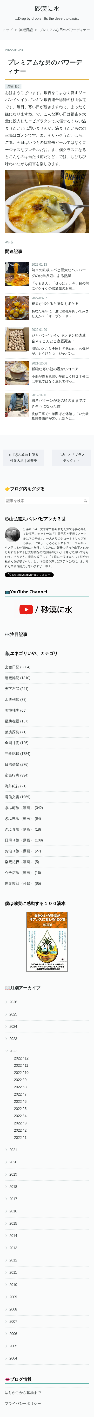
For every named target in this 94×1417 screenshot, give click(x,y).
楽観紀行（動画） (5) (22, 862)
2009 (13, 1297)
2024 (13, 1026)
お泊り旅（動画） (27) (23, 851)
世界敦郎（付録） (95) (23, 883)
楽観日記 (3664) (17, 667)
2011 (13, 1272)
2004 (13, 1358)
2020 (13, 1162)
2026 (13, 1002)
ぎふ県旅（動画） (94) (23, 818)
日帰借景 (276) (16, 764)
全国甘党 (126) (16, 743)
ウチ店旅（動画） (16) (23, 873)
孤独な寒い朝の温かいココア (55, 369)
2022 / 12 (21, 1058)
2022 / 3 (20, 1123)
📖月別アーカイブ (22, 988)
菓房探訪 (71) (16, 732)
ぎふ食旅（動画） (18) (23, 829)
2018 (13, 1187)
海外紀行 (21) (16, 786)
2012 (13, 1260)
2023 (13, 1039)
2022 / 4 (20, 1116)
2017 (13, 1199)
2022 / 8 (20, 1087)
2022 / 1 (20, 1137)
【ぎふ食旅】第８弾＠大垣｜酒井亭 (24, 457)
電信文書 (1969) (17, 797)
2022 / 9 (20, 1080)
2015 (13, 1223)
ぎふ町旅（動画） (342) (24, 808)
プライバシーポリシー (23, 1403)
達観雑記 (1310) (17, 678)
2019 (13, 1174)
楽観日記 (13, 86)
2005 (13, 1346)
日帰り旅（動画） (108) (24, 840)
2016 (13, 1211)
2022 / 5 (20, 1109)
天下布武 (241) (16, 689)
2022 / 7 (20, 1094)
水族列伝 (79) (16, 699)
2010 (13, 1285)
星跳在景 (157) (16, 721)
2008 (13, 1309)
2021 (13, 1150)
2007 (13, 1321)
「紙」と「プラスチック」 (71, 457)
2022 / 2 (20, 1130)
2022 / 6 (20, 1101)
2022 (13, 1051)
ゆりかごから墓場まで (23, 1393)
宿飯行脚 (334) (16, 775)
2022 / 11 (21, 1065)
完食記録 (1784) (17, 754)
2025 (13, 1014)
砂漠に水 (47, 8)
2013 (13, 1248)
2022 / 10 (21, 1073)
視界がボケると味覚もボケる (55, 303)
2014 (13, 1236)
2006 (13, 1334)
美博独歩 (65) (16, 710)
